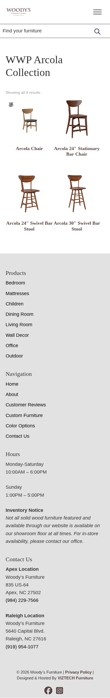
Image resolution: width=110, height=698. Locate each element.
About (12, 394)
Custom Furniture (24, 415)
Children (14, 304)
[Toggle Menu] (97, 11)
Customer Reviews (26, 404)
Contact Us (17, 436)
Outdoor (14, 356)
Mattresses (17, 293)
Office (12, 345)
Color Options (20, 425)
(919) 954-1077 (22, 646)
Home (12, 384)
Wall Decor (17, 335)
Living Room (19, 324)
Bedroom (15, 283)
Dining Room (19, 314)
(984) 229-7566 (22, 600)
